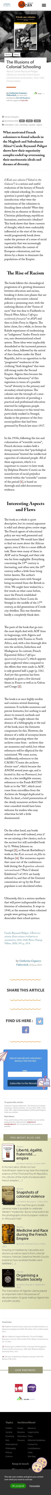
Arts (7, 1440)
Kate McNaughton (23, 98)
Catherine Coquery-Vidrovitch (16, 94)
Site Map (32, 1456)
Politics (9, 1428)
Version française (11, 117)
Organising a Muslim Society (29, 1277)
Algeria (39, 125)
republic (32, 125)
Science (9, 1456)
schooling (23, 125)
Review (8, 54)
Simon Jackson (26, 1163)
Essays (20, 1428)
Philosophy (11, 1448)
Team (30, 1436)
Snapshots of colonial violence (30, 1194)
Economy (10, 1436)
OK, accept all (18, 1485)
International (11, 1444)
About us (32, 1428)
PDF (22, 121)
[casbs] (19, 1388)
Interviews (22, 1436)
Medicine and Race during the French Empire (32, 1234)
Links (30, 1452)
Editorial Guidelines (36, 1440)
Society (9, 1432)
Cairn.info (24, 100)
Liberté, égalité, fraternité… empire (29, 1154)
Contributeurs (34, 1448)
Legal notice (33, 1432)
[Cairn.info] (25, 1398)
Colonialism (9, 125)
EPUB (29, 121)
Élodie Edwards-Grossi (29, 1243)
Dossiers (21, 1440)
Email (25, 1071)
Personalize (35, 1485)
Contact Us (32, 1444)
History (16, 54)
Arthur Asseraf (25, 1284)
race (16, 125)
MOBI (37, 121)
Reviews (21, 1432)
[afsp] (31, 1388)
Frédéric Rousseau (27, 1201)
